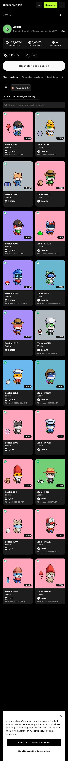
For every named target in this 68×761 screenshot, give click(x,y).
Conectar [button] (50, 5)
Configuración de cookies (34, 751)
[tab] (32, 77)
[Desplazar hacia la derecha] (62, 77)
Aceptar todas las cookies (34, 742)
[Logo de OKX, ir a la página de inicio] (12, 5)
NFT (5, 15)
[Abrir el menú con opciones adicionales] (62, 4)
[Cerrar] (61, 716)
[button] (39, 5)
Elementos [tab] (10, 77)
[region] (34, 736)
